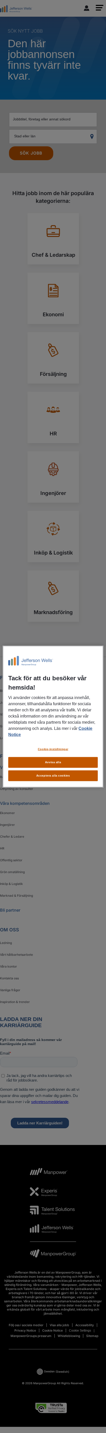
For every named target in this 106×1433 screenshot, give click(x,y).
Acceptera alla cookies (53, 775)
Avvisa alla (53, 761)
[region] (53, 717)
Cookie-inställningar (53, 749)
